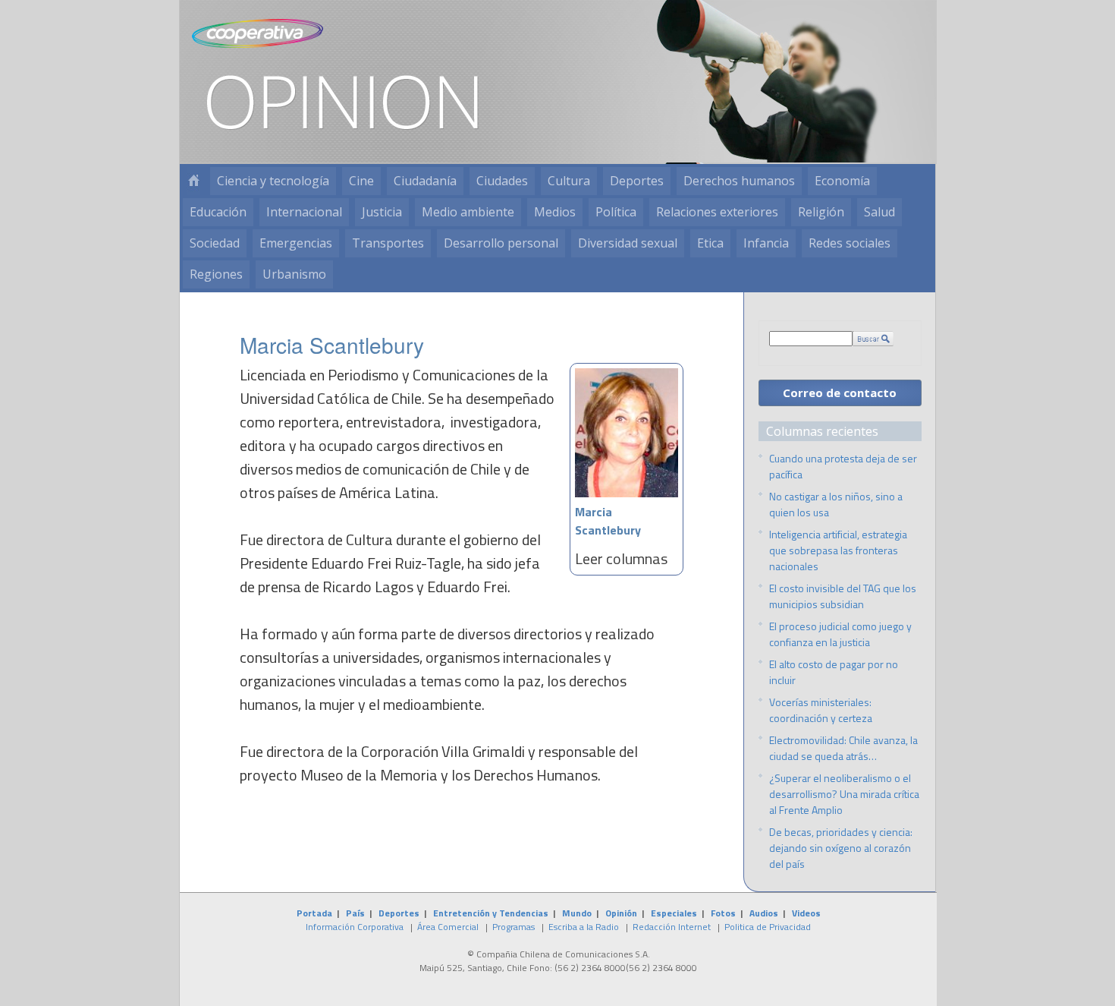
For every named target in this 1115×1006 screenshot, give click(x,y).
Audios (763, 913)
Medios (555, 211)
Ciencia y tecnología (273, 180)
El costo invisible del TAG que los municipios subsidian (842, 596)
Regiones (216, 274)
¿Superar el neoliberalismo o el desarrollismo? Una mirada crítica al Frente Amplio (844, 794)
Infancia (766, 243)
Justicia (382, 211)
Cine (361, 180)
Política (615, 211)
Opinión (621, 913)
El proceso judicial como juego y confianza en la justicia (840, 634)
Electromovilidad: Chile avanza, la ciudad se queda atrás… (843, 748)
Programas (513, 926)
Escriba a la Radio (583, 926)
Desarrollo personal (501, 243)
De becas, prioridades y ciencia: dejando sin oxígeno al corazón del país (840, 848)
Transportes (388, 243)
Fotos (723, 913)
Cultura (569, 180)
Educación (218, 211)
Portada (314, 913)
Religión (821, 211)
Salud (879, 211)
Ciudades (502, 180)
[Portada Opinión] (193, 181)
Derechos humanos (739, 180)
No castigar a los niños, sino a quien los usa (836, 504)
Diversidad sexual (627, 243)
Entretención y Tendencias (490, 913)
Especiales (674, 913)
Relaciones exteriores (717, 211)
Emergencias (295, 243)
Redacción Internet (672, 926)
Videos (806, 913)
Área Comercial (448, 926)
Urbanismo (294, 274)
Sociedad (215, 243)
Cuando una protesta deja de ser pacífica (843, 466)
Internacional (304, 211)
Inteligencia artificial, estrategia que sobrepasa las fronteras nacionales (838, 550)
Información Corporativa (355, 926)
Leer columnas (621, 558)
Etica (710, 243)
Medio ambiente (468, 211)
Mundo (577, 913)
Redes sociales (849, 243)
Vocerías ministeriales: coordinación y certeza (820, 710)
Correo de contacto (840, 392)
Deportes (637, 180)
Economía (842, 180)
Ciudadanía (425, 180)
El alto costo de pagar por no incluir (833, 672)
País (355, 913)
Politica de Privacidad (767, 926)
